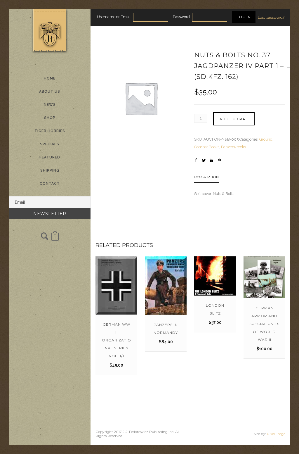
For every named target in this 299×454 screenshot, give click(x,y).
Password (181, 17)
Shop (49, 118)
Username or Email (114, 17)
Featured (49, 157)
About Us (49, 91)
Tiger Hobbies (49, 131)
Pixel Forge (276, 433)
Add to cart (234, 119)
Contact (50, 184)
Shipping (49, 170)
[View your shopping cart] (55, 239)
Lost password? (271, 17)
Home (49, 78)
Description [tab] (206, 177)
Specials (49, 144)
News (50, 105)
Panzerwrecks (233, 147)
